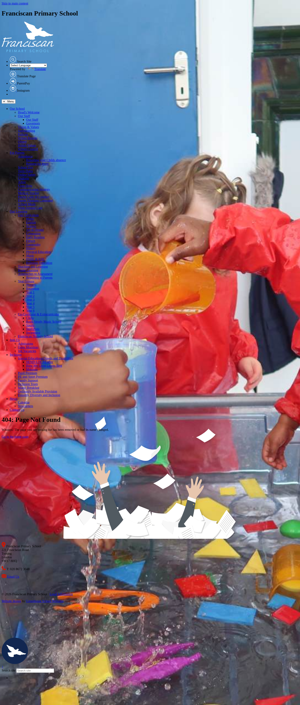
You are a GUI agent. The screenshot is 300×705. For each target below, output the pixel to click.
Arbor (22, 182)
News (13, 398)
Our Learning (18, 211)
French (30, 241)
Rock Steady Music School (43, 321)
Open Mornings (28, 347)
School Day (25, 167)
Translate (40, 69)
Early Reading (35, 237)
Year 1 (30, 292)
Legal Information (61, 594)
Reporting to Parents (39, 277)
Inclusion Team (28, 384)
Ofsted (22, 141)
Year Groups (26, 281)
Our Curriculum (28, 215)
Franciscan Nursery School (35, 336)
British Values (27, 145)
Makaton (32, 369)
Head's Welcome (29, 112)
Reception (32, 288)
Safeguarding (26, 130)
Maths (30, 219)
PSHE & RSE (35, 259)
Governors (33, 123)
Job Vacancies (27, 351)
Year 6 (30, 310)
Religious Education (39, 263)
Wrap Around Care (30, 208)
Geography (33, 244)
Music (30, 255)
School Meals (27, 204)
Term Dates (25, 171)
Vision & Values (28, 127)
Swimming (33, 332)
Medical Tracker (28, 193)
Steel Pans (32, 329)
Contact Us (17, 409)
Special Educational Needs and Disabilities (45, 358)
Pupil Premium (27, 373)
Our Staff (24, 116)
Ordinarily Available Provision (37, 391)
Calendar (24, 402)
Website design (11, 601)
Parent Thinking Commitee (35, 200)
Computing (33, 233)
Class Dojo (25, 185)
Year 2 (30, 296)
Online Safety (27, 174)
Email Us (13, 576)
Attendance (25, 156)
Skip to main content (15, 3)
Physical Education (38, 252)
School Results (27, 138)
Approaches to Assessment (35, 274)
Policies (23, 134)
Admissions (25, 343)
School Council (28, 149)
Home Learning (28, 270)
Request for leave (37, 163)
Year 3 (30, 299)
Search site (9, 670)
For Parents (17, 152)
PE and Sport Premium (33, 376)
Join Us (15, 340)
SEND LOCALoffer (39, 362)
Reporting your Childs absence (46, 160)
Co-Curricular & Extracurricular (38, 314)
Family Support (28, 380)
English (31, 222)
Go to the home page (15, 436)
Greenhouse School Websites (44, 601)
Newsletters (25, 406)
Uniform (23, 178)
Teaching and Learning (33, 266)
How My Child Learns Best (44, 365)
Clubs (30, 318)
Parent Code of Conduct (33, 196)
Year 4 (30, 303)
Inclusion (16, 354)
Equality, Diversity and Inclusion (39, 395)
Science (31, 226)
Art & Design (35, 230)
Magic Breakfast (28, 387)
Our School (17, 108)
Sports (30, 325)
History (31, 248)
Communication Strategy (34, 189)
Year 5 (30, 307)
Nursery (31, 285)
